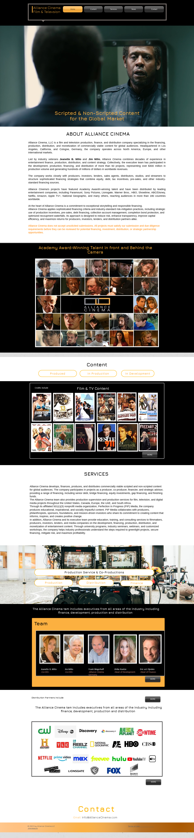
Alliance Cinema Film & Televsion (47, 10)
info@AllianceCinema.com (99, 817)
